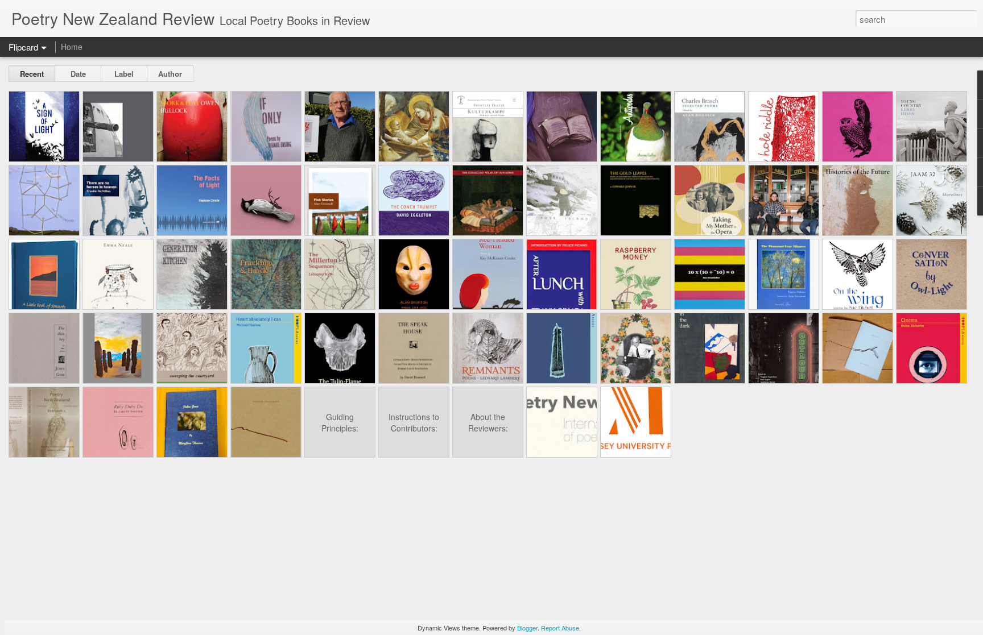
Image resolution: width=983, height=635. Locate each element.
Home (71, 46)
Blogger (527, 627)
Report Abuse (560, 627)
